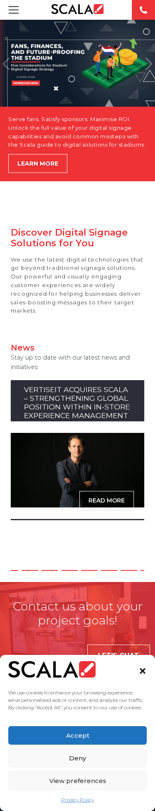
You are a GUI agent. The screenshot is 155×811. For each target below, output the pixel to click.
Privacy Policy (77, 800)
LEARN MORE (37, 163)
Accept (77, 735)
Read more (106, 500)
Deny (77, 758)
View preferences (77, 781)
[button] (142, 671)
